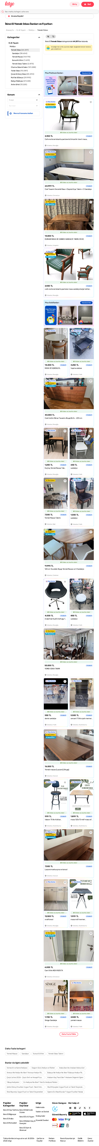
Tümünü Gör (86, 73)
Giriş (74, 4)
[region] (68, 85)
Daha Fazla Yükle (69, 1034)
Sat (89, 4)
